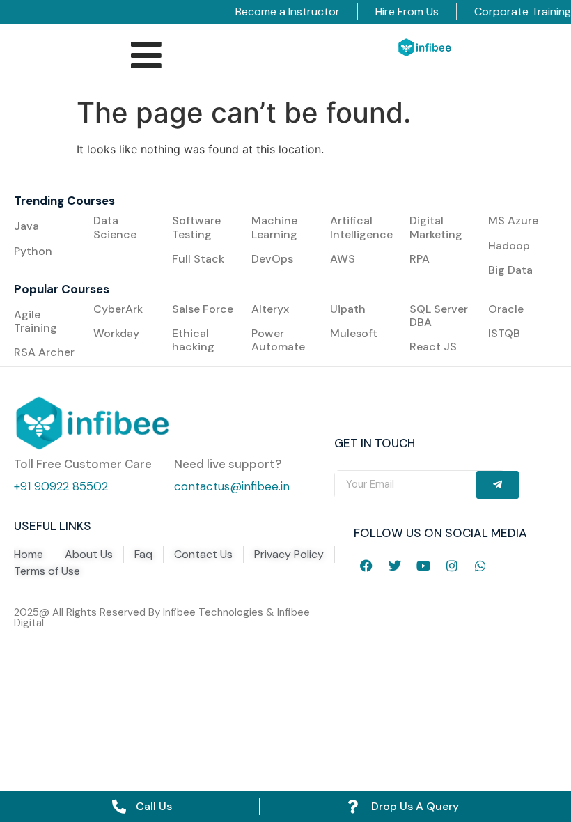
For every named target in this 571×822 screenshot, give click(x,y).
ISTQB (504, 333)
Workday (116, 333)
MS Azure (513, 220)
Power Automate (278, 340)
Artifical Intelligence (361, 227)
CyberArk (118, 309)
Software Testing (196, 227)
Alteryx (270, 309)
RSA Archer (44, 352)
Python (33, 251)
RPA (419, 258)
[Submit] (497, 485)
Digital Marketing (435, 227)
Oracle (506, 309)
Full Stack (198, 258)
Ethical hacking (193, 340)
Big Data (510, 270)
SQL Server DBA (438, 315)
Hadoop (509, 245)
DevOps (272, 258)
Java (26, 226)
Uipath (348, 309)
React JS (433, 346)
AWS (342, 258)
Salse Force (202, 309)
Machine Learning (275, 227)
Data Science (114, 227)
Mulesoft (353, 333)
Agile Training (35, 321)
